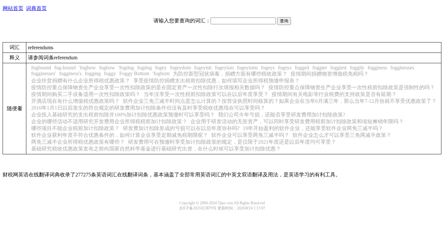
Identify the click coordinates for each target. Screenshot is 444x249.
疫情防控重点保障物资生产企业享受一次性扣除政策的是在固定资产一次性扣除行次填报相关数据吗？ (148, 87)
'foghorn (161, 73)
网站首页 (13, 8)
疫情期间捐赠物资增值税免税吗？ (330, 74)
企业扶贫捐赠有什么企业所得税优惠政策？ (80, 80)
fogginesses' (43, 73)
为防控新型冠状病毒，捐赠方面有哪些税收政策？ (230, 74)
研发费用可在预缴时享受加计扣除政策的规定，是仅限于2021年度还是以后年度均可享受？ (232, 142)
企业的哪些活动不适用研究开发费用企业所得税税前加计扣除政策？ (109, 121)
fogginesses (402, 67)
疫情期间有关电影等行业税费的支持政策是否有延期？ (334, 94)
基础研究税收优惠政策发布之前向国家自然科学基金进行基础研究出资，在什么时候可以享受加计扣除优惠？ (156, 148)
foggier (319, 67)
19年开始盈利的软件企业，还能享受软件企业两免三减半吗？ (313, 128)
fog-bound (65, 67)
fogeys (268, 67)
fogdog (144, 67)
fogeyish (203, 67)
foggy (110, 73)
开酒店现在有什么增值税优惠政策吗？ (75, 101)
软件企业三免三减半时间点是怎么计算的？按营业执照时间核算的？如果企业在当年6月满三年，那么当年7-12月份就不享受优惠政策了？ (280, 101)
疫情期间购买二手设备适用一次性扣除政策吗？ (85, 94)
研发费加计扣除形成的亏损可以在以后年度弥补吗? (181, 128)
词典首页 (36, 8)
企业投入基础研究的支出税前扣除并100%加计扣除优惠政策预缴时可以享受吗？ (123, 114)
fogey (161, 67)
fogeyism (224, 67)
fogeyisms (247, 67)
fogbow (107, 67)
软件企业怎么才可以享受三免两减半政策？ (342, 135)
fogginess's (70, 73)
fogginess (377, 67)
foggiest (338, 67)
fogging (93, 73)
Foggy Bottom (134, 73)
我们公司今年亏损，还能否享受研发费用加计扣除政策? (281, 114)
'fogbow (87, 67)
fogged (302, 67)
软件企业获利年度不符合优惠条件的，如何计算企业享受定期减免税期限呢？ (119, 135)
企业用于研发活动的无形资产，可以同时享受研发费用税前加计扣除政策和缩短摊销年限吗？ (297, 121)
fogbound (41, 67)
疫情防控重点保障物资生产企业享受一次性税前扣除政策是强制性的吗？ (351, 87)
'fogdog (126, 67)
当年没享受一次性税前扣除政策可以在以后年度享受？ (206, 94)
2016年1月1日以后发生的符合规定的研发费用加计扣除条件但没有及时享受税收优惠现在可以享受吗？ (148, 108)
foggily (357, 67)
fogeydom (180, 67)
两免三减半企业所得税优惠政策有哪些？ (78, 142)
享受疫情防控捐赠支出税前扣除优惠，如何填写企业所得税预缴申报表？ (216, 80)
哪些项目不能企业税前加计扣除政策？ (75, 128)
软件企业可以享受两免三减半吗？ (250, 135)
